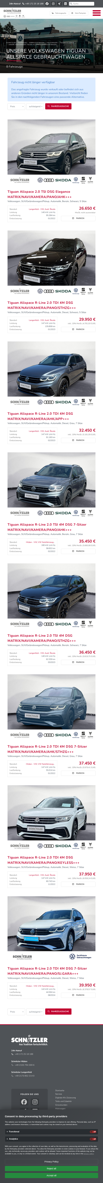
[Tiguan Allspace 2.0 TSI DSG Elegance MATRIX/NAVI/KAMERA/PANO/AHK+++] (51, 152)
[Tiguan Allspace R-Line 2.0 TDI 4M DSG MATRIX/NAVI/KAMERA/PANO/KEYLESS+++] (51, 817)
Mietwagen (60, 1108)
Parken (80, 218)
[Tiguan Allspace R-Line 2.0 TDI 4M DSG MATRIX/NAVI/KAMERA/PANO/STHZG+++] (51, 263)
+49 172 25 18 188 (34, 3)
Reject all (51, 1168)
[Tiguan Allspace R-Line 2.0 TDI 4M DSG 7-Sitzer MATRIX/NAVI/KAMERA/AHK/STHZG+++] (51, 707)
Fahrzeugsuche (60, 13)
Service (58, 1094)
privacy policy (89, 1154)
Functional (14, 1132)
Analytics (13, 1139)
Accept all (51, 1175)
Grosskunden (61, 1105)
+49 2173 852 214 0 (24, 1075)
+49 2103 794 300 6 (24, 1065)
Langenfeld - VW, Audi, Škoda (42, 209)
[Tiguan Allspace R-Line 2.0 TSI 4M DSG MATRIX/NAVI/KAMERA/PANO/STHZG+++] (51, 596)
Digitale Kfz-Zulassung (65, 1097)
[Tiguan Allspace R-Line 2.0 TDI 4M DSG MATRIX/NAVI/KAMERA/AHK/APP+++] (51, 374)
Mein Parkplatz (80, 13)
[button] (16, 106)
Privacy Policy (51, 1161)
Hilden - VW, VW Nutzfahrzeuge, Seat (42, 542)
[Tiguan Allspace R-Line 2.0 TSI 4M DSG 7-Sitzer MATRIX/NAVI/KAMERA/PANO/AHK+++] (51, 485)
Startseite (59, 1090)
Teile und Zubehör (63, 1101)
